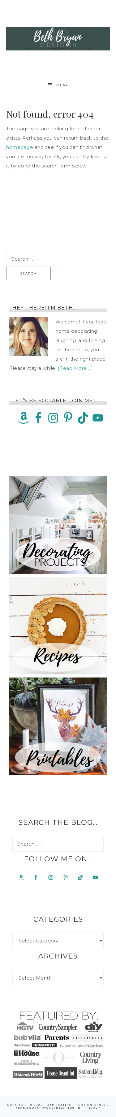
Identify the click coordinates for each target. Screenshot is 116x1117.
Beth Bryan (58, 38)
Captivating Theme (66, 1105)
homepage (19, 147)
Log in (74, 1108)
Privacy (92, 1108)
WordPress (53, 1108)
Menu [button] (62, 85)
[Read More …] (75, 368)
